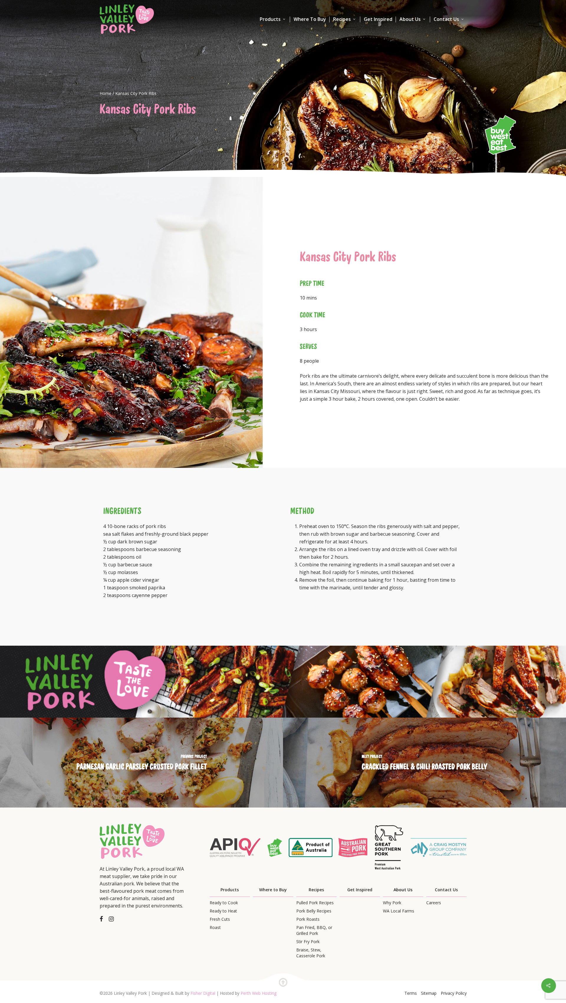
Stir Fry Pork (308, 941)
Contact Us (446, 19)
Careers (433, 902)
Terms (410, 993)
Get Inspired (378, 19)
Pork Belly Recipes (313, 911)
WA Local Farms (398, 911)
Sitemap (429, 993)
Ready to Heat (223, 911)
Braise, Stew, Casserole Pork (310, 952)
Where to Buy (273, 889)
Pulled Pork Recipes (315, 902)
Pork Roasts (308, 919)
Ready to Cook (224, 902)
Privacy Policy (454, 993)
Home (105, 93)
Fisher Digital (202, 993)
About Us (410, 19)
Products (270, 19)
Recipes (342, 19)
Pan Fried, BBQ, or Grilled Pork (314, 930)
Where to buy (310, 19)
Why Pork (392, 902)
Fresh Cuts (220, 919)
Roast (215, 927)
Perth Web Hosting (259, 993)
